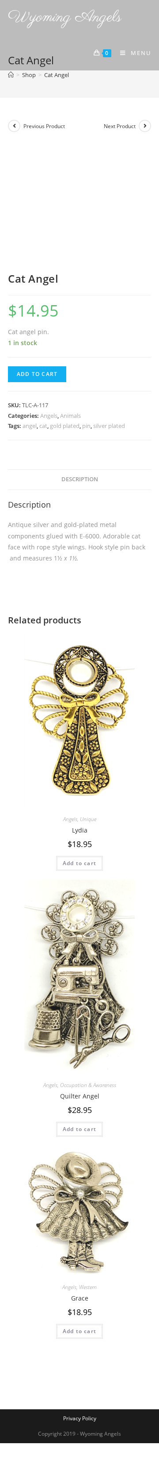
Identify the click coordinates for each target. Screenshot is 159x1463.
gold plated (65, 426)
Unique (88, 819)
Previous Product (44, 126)
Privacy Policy (79, 1418)
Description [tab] (79, 479)
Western (88, 1287)
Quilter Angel (79, 1096)
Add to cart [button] (79, 863)
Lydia (79, 830)
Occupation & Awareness (88, 1085)
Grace (79, 1298)
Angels (48, 416)
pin (86, 426)
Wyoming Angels (64, 17)
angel (30, 426)
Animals (70, 416)
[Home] (11, 75)
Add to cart (37, 374)
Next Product (120, 126)
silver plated (109, 426)
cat (43, 426)
